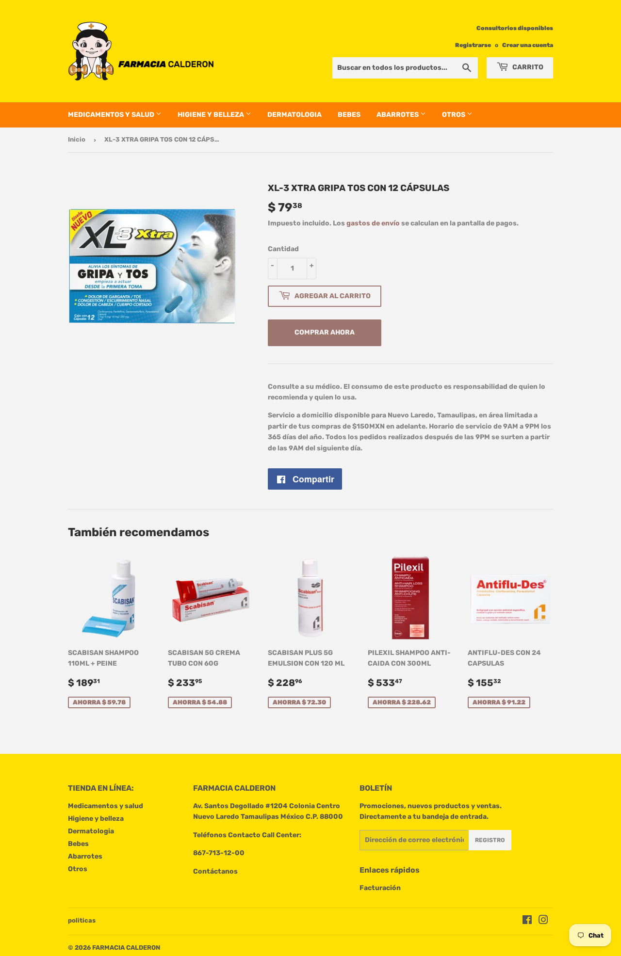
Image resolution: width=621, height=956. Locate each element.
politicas (82, 920)
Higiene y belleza (211, 115)
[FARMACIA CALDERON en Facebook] (527, 921)
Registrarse (473, 45)
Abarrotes (398, 115)
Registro (490, 840)
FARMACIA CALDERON (126, 947)
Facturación (380, 888)
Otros (454, 115)
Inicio (76, 139)
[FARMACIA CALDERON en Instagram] (543, 921)
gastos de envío (373, 223)
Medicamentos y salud (112, 115)
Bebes (349, 115)
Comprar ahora (324, 332)
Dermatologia (294, 115)
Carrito (527, 67)
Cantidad (283, 249)
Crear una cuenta (527, 45)
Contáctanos (215, 871)
